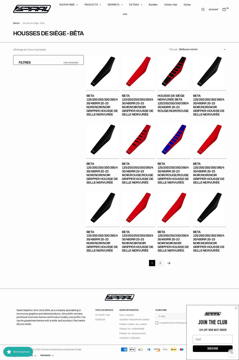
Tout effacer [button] (70, 62)
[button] (213, 9)
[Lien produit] (102, 71)
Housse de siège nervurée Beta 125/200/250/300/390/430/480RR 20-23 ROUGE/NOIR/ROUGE (173, 103)
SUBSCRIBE (212, 348)
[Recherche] (203, 9)
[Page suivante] (168, 263)
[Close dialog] (236, 308)
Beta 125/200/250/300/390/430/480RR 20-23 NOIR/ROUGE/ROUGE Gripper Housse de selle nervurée (137, 173)
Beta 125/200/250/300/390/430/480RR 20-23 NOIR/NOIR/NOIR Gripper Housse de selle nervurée (102, 105)
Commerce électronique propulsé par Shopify (61, 349)
